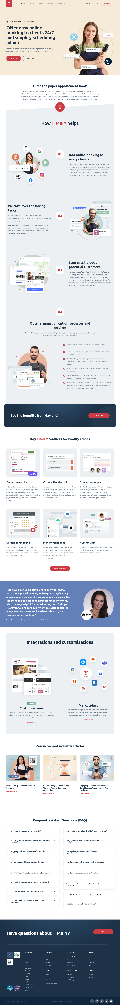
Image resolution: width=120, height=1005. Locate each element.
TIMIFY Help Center (51, 983)
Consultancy (28, 987)
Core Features (50, 957)
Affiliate (91, 977)
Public (26, 976)
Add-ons (48, 959)
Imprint (47, 1001)
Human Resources (30, 971)
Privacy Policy (68, 1001)
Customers (92, 962)
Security (48, 965)
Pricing (41, 3)
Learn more (88, 720)
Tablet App (70, 977)
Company (91, 957)
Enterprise (50, 3)
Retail (26, 962)
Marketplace (49, 962)
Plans (47, 974)
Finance (27, 965)
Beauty (27, 979)
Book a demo (71, 965)
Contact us (13, 58)
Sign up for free (72, 957)
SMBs (26, 957)
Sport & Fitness (29, 984)
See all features (60, 568)
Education (27, 973)
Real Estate (28, 968)
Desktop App (71, 974)
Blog (90, 965)
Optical (27, 990)
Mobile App (70, 980)
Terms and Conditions (57, 1001)
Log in (69, 959)
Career (91, 959)
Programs (91, 974)
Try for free (107, 3)
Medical (27, 982)
